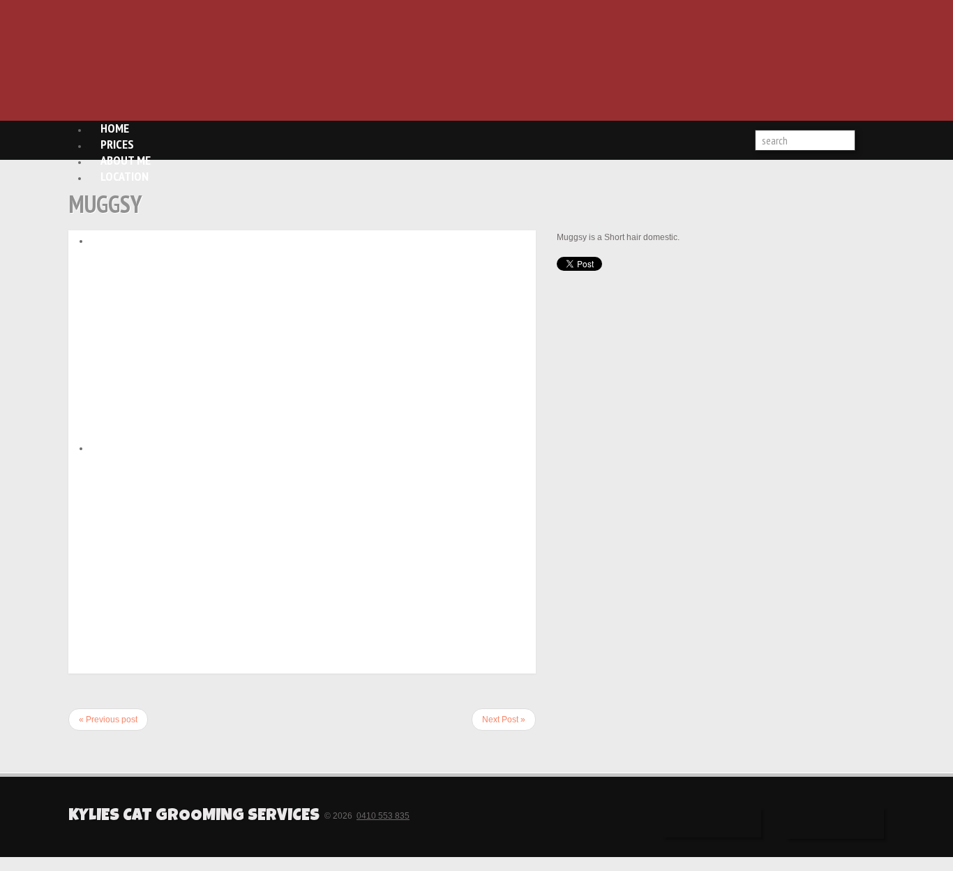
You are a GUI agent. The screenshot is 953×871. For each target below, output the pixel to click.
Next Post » (503, 719)
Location (124, 176)
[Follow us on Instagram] (835, 823)
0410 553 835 (383, 816)
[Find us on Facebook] (712, 823)
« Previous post (108, 719)
